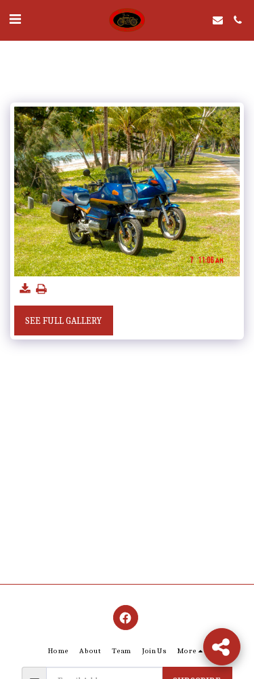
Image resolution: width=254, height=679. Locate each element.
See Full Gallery (63, 321)
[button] (14, 19)
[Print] (42, 289)
